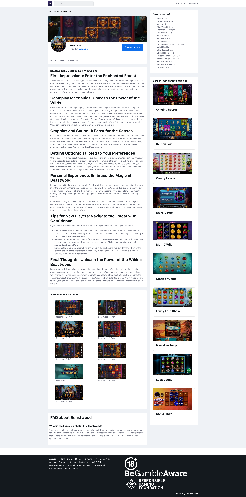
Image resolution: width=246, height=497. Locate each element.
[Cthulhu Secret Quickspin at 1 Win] (174, 94)
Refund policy (55, 468)
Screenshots (74, 60)
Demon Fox (164, 144)
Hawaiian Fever (166, 345)
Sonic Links (164, 414)
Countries (180, 3)
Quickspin (83, 49)
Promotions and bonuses (79, 465)
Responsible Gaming (79, 462)
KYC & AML (97, 462)
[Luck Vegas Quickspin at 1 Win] (174, 364)
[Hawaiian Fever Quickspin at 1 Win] (174, 330)
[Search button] (57, 4)
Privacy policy (90, 459)
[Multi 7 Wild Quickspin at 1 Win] (174, 230)
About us (53, 459)
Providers (193, 3)
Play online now (132, 47)
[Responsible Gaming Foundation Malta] (146, 484)
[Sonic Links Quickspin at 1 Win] (174, 399)
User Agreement (56, 465)
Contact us (105, 459)
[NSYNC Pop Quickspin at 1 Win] (174, 197)
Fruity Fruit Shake (168, 311)
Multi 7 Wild (164, 244)
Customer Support (57, 462)
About (53, 60)
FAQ (62, 60)
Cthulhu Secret (166, 109)
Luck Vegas (164, 379)
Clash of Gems (166, 279)
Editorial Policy (72, 468)
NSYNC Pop (164, 212)
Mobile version (100, 465)
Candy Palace (165, 178)
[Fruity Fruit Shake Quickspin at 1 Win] (174, 297)
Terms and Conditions (71, 459)
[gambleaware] (156, 473)
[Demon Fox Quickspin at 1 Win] (174, 129)
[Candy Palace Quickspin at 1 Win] (174, 163)
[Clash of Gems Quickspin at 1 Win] (174, 263)
